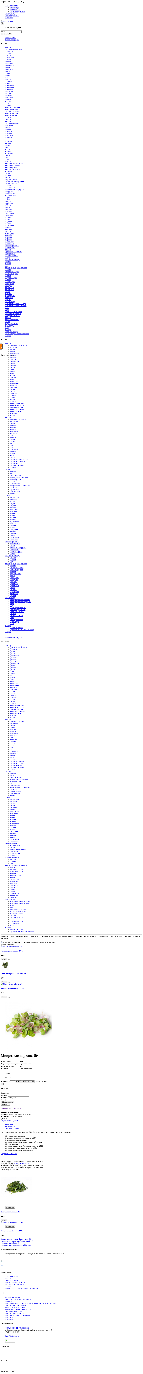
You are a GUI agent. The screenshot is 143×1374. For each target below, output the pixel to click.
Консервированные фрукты (15, 306)
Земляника (9, 216)
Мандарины (10, 87)
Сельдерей (9, 153)
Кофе (7, 308)
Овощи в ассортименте (14, 163)
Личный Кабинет (12, 1276)
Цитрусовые (10, 254)
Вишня (8, 206)
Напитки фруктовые (13, 314)
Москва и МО (10, 38)
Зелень (8, 173)
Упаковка (9, 117)
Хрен (7, 159)
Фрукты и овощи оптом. (14, 1313)
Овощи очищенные (12, 165)
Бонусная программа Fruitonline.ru (18, 1299)
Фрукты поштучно (12, 107)
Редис (7, 147)
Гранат (8, 67)
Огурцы (8, 143)
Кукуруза (8, 137)
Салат (7, 149)
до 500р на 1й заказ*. (21, 1163)
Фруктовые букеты (12, 109)
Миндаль (8, 286)
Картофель (9, 135)
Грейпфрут (9, 69)
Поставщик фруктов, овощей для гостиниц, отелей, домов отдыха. (30, 1303)
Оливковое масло (12, 320)
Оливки (8, 318)
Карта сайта (9, 1319)
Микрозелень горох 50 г (10, 1212)
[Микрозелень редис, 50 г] (28, 1050)
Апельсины (9, 57)
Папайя (8, 93)
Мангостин (9, 85)
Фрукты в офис (11, 115)
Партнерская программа (14, 1284)
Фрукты (8, 47)
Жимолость (9, 214)
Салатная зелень (11, 196)
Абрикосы (9, 51)
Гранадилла (9, 65)
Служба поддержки (12, 1297)
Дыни (7, 73)
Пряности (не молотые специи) (17, 334)
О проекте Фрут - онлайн (15, 1307)
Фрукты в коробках (12, 113)
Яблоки (8, 105)
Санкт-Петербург (12, 40)
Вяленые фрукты (11, 274)
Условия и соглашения (13, 1311)
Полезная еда (10, 302)
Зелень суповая (11, 183)
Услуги (8, 119)
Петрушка (9, 192)
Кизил (7, 220)
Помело (8, 99)
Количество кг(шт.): (8, 1097)
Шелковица (9, 242)
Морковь (8, 141)
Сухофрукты (10, 296)
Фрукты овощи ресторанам (15, 1305)
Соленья (8, 171)
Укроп (7, 198)
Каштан (8, 276)
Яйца (7, 328)
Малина (8, 228)
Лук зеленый (10, 187)
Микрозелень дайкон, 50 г (11, 1243)
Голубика (9, 210)
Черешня (8, 238)
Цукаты (8, 300)
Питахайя (9, 97)
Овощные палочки (12, 169)
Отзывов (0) (10, 1126)
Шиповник (9, 244)
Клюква (8, 224)
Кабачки (8, 131)
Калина (8, 218)
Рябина (8, 232)
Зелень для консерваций (14, 181)
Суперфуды (9, 326)
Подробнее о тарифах (9, 1154)
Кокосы (8, 79)
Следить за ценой (41, 1081)
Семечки (8, 294)
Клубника (9, 222)
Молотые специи (11, 332)
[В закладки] (9, 959)
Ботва (7, 177)
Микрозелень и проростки (15, 189)
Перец (7, 145)
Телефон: (4, 1095)
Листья (8, 185)
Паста (7, 322)
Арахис (8, 270)
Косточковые (10, 248)
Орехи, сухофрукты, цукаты (16, 268)
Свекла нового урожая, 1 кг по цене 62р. (16, 1239)
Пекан (7, 292)
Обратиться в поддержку (10, 1121)
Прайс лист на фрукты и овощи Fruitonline (21, 1288)
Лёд (6, 266)
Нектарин (9, 91)
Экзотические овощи (13, 123)
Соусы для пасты (11, 324)
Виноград (9, 63)
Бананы (8, 61)
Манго (7, 83)
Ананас (8, 55)
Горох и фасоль (11, 179)
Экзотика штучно (12, 111)
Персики (8, 95)
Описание (9, 1124)
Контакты (9, 1317)
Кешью (8, 280)
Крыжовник (10, 226)
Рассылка (9, 1278)
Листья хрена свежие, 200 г (12, 951)
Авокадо (8, 53)
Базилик (8, 175)
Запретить (38, 13)
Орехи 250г (9, 290)
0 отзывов (4, 1109)
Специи (8, 330)
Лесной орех (10, 282)
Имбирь (8, 129)
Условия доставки (12, 1128)
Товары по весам (11, 1280)
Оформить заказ (7, 1102)
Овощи (8, 121)
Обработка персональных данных (18, 1309)
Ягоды (7, 200)
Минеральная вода (12, 260)
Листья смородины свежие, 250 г (14, 974)
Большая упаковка (12, 246)
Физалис (8, 236)
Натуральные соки (12, 316)
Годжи (7, 208)
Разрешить (51, 13)
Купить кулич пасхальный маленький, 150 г (18, 1241)
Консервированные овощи (15, 304)
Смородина (9, 234)
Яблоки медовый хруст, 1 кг (12, 988)
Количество (5, 1081)
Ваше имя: (5, 1093)
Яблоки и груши (11, 256)
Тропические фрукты (13, 252)
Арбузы (8, 59)
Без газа (8, 262)
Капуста (8, 133)
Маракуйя (9, 89)
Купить (4, 959)
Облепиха (9, 230)
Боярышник (9, 202)
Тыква (7, 157)
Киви (7, 77)
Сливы (8, 101)
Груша (7, 71)
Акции (8, 336)
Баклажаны (9, 125)
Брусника (9, 204)
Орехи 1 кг (9, 288)
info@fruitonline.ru (12, 1336)
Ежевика (8, 212)
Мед (7, 310)
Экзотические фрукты (13, 49)
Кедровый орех (11, 278)
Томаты (8, 155)
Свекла (8, 151)
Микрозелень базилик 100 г (12, 1231)
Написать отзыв (14, 1109)
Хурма (7, 103)
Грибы (7, 127)
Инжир (8, 75)
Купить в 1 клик (28, 1081)
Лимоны (8, 81)
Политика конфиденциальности (17, 1315)
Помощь (8, 1301)
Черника (8, 240)
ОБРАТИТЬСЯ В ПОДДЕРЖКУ (17, 1328)
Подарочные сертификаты (15, 1282)
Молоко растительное (13, 312)
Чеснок (8, 161)
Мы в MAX (7, 1119)
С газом (8, 264)
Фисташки (9, 298)
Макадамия (9, 284)
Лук (6, 139)
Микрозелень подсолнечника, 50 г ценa (16, 1245)
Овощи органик (11, 167)
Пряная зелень (10, 194)
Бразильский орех (12, 272)
